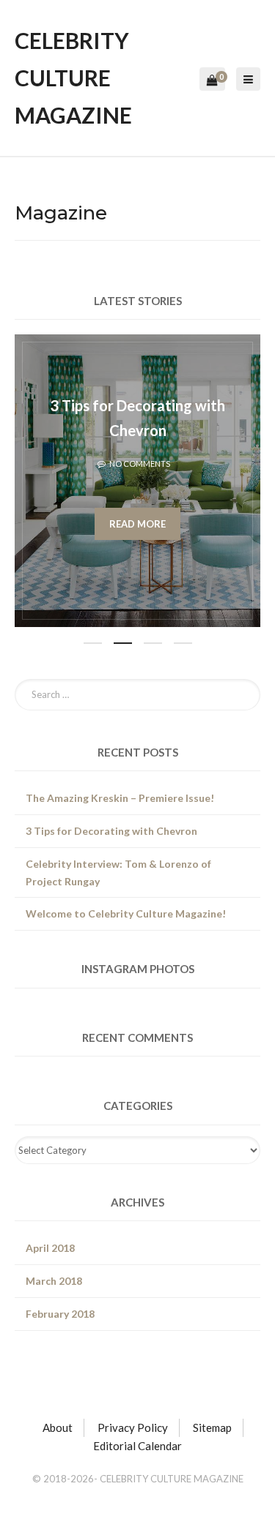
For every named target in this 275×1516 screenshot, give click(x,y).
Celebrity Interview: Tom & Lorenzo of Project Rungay (118, 873)
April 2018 (50, 1248)
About (58, 1427)
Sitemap (212, 1427)
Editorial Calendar (137, 1445)
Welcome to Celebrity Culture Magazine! (126, 913)
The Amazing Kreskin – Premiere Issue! (120, 798)
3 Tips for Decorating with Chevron (111, 831)
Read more (137, 524)
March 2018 (54, 1281)
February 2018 (60, 1313)
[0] (212, 80)
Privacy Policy (133, 1427)
